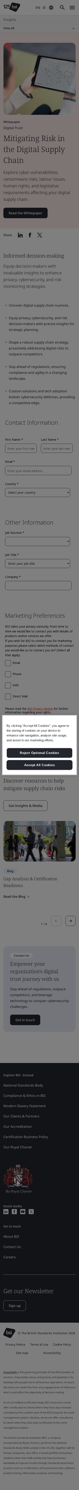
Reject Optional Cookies (39, 753)
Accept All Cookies (39, 765)
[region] (39, 745)
